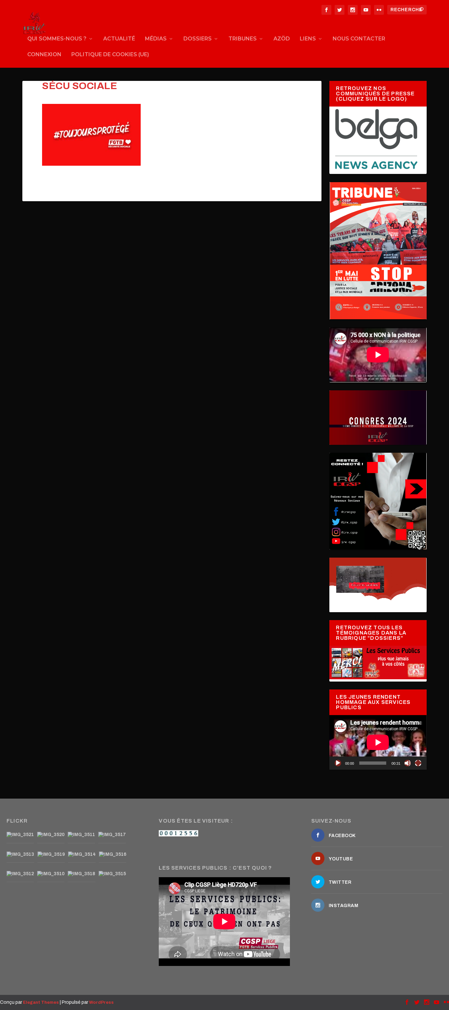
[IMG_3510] (50, 874)
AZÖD (281, 39)
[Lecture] (338, 763)
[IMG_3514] (82, 854)
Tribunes (242, 39)
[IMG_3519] (51, 854)
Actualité (119, 39)
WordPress (101, 1002)
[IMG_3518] (81, 874)
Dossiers (197, 39)
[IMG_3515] (112, 874)
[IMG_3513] (20, 854)
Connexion (44, 55)
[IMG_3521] (20, 835)
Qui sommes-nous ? (56, 39)
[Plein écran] (418, 763)
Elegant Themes (41, 1002)
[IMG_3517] (112, 835)
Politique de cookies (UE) (110, 55)
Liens (308, 39)
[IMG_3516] (112, 854)
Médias (156, 39)
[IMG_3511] (81, 835)
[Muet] (407, 763)
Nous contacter (359, 39)
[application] (377, 742)
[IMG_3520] (50, 835)
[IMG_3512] (20, 874)
